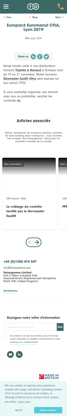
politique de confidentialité (24, 342)
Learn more (24, 401)
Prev (8, 17)
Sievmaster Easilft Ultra (19, 78)
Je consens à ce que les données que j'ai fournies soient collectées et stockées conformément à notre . (35, 339)
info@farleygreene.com (17, 267)
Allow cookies (48, 410)
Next (58, 17)
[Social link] (10, 354)
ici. (19, 100)
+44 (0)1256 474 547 (20, 262)
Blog (34, 17)
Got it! (18, 410)
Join (60, 327)
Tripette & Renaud (28, 70)
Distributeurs (10, 290)
